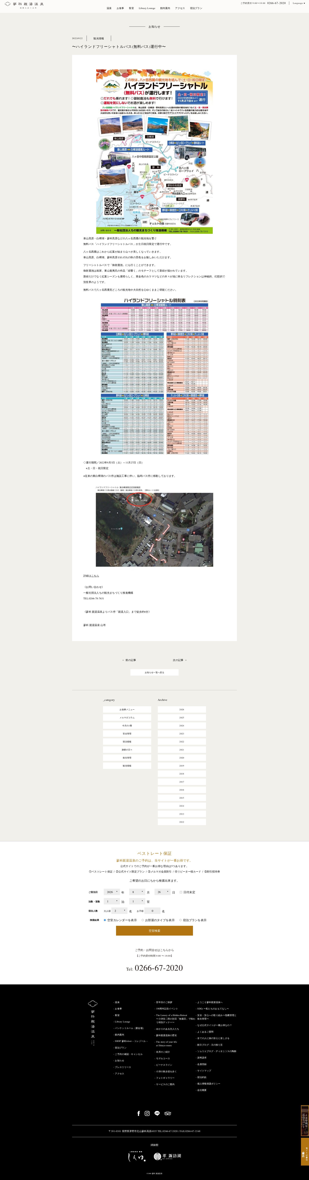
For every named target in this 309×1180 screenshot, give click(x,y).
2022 (181, 741)
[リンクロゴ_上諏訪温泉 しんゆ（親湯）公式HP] (137, 1156)
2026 (181, 709)
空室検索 (154, 931)
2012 (181, 821)
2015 (181, 797)
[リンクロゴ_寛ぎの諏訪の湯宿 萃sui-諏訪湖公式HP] (167, 1156)
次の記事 (178, 660)
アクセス (180, 8)
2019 (181, 765)
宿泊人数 (93, 910)
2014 (181, 805)
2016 (181, 789)
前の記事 (131, 660)
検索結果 (94, 920)
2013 (181, 813)
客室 (131, 8)
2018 (181, 773)
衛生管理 (127, 757)
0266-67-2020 (276, 3)
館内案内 (165, 8)
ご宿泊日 (93, 892)
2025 (181, 717)
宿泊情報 (127, 741)
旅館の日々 (127, 749)
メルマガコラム (127, 717)
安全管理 (127, 733)
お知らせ (154, 26)
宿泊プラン (196, 8)
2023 (181, 733)
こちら (95, 575)
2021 (181, 749)
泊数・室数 (94, 901)
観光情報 (99, 38)
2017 (181, 781)
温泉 (109, 8)
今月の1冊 (127, 725)
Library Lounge (147, 8)
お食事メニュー (127, 709)
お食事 (120, 8)
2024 (181, 725)
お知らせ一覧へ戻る (154, 672)
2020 (181, 757)
